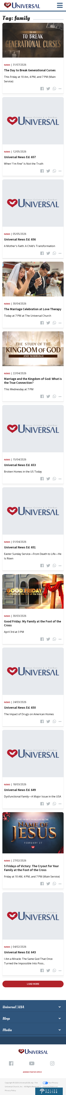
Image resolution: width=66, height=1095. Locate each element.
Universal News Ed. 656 (20, 239)
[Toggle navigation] (58, 5)
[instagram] (52, 1063)
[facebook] (42, 89)
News (7, 64)
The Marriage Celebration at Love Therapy (32, 309)
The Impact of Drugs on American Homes (29, 714)
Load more (33, 983)
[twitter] (48, 89)
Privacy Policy (10, 1090)
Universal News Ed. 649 (20, 790)
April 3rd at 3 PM (14, 632)
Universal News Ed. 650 (20, 707)
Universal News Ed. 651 (20, 547)
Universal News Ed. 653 (20, 465)
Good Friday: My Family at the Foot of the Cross (32, 623)
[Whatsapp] (54, 89)
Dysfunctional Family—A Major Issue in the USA (32, 796)
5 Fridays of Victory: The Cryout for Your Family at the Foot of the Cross (31, 868)
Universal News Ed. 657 (20, 157)
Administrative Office (32, 1072)
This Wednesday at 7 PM (18, 389)
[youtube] (31, 1063)
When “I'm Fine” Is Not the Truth (23, 163)
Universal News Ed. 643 (20, 952)
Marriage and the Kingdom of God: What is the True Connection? (33, 381)
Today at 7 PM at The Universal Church (27, 315)
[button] (49, 1091)
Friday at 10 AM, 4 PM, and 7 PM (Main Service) (32, 876)
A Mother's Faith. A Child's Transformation (29, 246)
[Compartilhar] (60, 89)
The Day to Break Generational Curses (30, 70)
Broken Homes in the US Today (23, 471)
